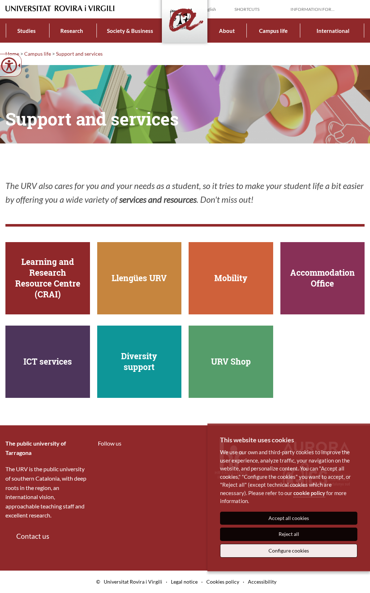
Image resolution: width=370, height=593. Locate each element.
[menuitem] (26, 30)
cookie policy (309, 493)
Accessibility (262, 582)
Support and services (79, 54)
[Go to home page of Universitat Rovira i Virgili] (60, 8)
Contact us (32, 536)
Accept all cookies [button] (288, 518)
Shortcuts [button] (247, 9)
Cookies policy (222, 582)
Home (12, 54)
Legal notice (184, 582)
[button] (359, 9)
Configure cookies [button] (288, 550)
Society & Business (130, 30)
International (333, 30)
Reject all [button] (289, 534)
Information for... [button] (313, 9)
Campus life (273, 30)
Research (71, 30)
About (227, 30)
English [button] (209, 9)
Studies (26, 30)
